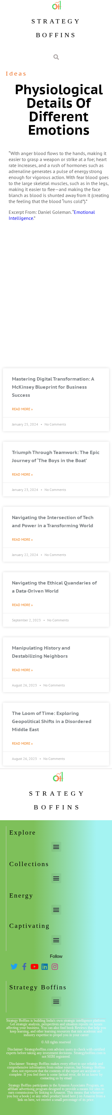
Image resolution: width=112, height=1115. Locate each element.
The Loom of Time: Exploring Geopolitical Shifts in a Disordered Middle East (51, 721)
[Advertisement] (56, 306)
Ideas (16, 73)
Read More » (22, 409)
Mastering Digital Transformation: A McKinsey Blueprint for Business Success (53, 387)
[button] (56, 847)
